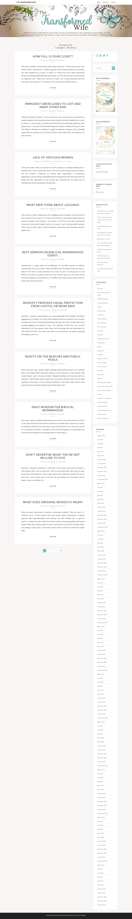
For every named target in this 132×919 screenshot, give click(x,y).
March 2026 (100, 455)
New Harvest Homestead (105, 386)
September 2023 (102, 575)
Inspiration (100, 351)
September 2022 (102, 622)
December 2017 (102, 849)
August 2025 (101, 483)
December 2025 (102, 467)
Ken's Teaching (102, 362)
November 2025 (102, 471)
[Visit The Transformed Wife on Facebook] (107, 56)
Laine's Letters (101, 366)
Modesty (99, 378)
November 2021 (102, 662)
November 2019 (102, 758)
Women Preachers (102, 418)
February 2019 (101, 793)
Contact (113, 2)
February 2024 (101, 555)
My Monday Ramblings (104, 382)
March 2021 (100, 694)
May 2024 (100, 543)
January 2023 (101, 607)
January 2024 (101, 559)
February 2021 (101, 698)
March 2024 (100, 551)
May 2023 (100, 591)
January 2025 (101, 511)
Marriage (100, 370)
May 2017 (100, 877)
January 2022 (101, 654)
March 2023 (100, 599)
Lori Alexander (59, 60)
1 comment (67, 161)
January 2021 (101, 702)
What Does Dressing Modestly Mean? (53, 502)
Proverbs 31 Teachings (104, 398)
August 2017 (101, 865)
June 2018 (100, 825)
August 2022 (101, 626)
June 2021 (100, 682)
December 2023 (102, 563)
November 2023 (102, 567)
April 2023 (100, 595)
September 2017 (102, 861)
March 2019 (100, 789)
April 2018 (100, 833)
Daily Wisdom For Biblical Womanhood (53, 408)
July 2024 (100, 535)
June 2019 (100, 777)
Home (98, 2)
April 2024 (100, 547)
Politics (99, 394)
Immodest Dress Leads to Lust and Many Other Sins (53, 105)
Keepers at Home (102, 358)
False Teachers (101, 327)
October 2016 (101, 905)
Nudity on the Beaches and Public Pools (53, 358)
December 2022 (102, 610)
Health (99, 347)
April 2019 (100, 785)
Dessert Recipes (102, 319)
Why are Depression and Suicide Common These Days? (104, 219)
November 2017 (102, 853)
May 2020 (100, 734)
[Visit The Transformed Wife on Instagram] (97, 56)
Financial (100, 335)
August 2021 (101, 674)
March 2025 (100, 503)
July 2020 (100, 726)
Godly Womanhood (103, 339)
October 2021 (101, 666)
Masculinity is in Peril (103, 239)
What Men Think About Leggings (52, 204)
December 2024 (102, 515)
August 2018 (101, 817)
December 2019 (102, 754)
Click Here (99, 192)
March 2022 (100, 646)
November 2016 (102, 901)
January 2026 (101, 463)
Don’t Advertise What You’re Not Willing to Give (53, 456)
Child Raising (101, 311)
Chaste (99, 307)
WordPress (70, 915)
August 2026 (101, 436)
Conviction (100, 315)
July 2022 (100, 630)
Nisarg (83, 915)
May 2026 (100, 447)
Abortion (100, 288)
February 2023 (101, 603)
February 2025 (101, 507)
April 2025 (100, 499)
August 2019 (101, 770)
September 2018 (102, 813)
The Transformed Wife (26, 2)
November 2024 (102, 519)
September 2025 (102, 479)
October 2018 (101, 809)
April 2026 (100, 451)
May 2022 (100, 638)
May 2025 (100, 495)
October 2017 (101, 857)
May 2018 (100, 829)
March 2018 (100, 837)
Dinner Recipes (101, 323)
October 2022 (101, 618)
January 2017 (101, 893)
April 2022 (100, 642)
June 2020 (100, 730)
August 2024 (101, 531)
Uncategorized (101, 414)
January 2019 (101, 797)
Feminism (100, 331)
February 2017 (101, 889)
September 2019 (102, 765)
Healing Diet (101, 343)
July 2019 (100, 774)
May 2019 (100, 781)
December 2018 (102, 801)
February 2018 (101, 841)
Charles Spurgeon (102, 303)
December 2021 (102, 658)
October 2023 (101, 571)
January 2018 (101, 845)
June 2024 (100, 539)
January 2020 (101, 750)
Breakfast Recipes (102, 299)
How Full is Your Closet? (53, 56)
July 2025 (100, 487)
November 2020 (102, 710)
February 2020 (101, 746)
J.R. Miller (100, 354)
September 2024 (102, 527)
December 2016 (102, 897)
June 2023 (100, 587)
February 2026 (101, 459)
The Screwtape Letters (104, 410)
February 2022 (101, 650)
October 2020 (101, 714)
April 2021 (100, 690)
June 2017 (100, 873)
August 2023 (101, 579)
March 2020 (100, 742)
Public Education (102, 406)
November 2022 (102, 614)
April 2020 (100, 738)
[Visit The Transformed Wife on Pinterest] (100, 56)
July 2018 (100, 821)
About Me (105, 2)
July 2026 (100, 440)
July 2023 (100, 583)
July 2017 (100, 869)
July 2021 (100, 678)
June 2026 (100, 443)
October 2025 (101, 475)
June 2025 (100, 491)
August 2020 (101, 722)
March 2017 (100, 885)
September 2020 (102, 718)
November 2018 (102, 805)
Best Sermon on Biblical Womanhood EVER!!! (53, 253)
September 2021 (102, 670)
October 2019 (101, 762)
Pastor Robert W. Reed (104, 390)
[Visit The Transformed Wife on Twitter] (104, 56)
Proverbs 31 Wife (102, 402)
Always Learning (102, 172)
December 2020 (102, 706)
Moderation (100, 374)
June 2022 (100, 634)
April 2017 (100, 881)
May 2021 (100, 686)
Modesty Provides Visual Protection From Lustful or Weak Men (53, 304)
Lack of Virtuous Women (53, 157)
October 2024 (101, 523)
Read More (53, 88)
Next (61, 550)
